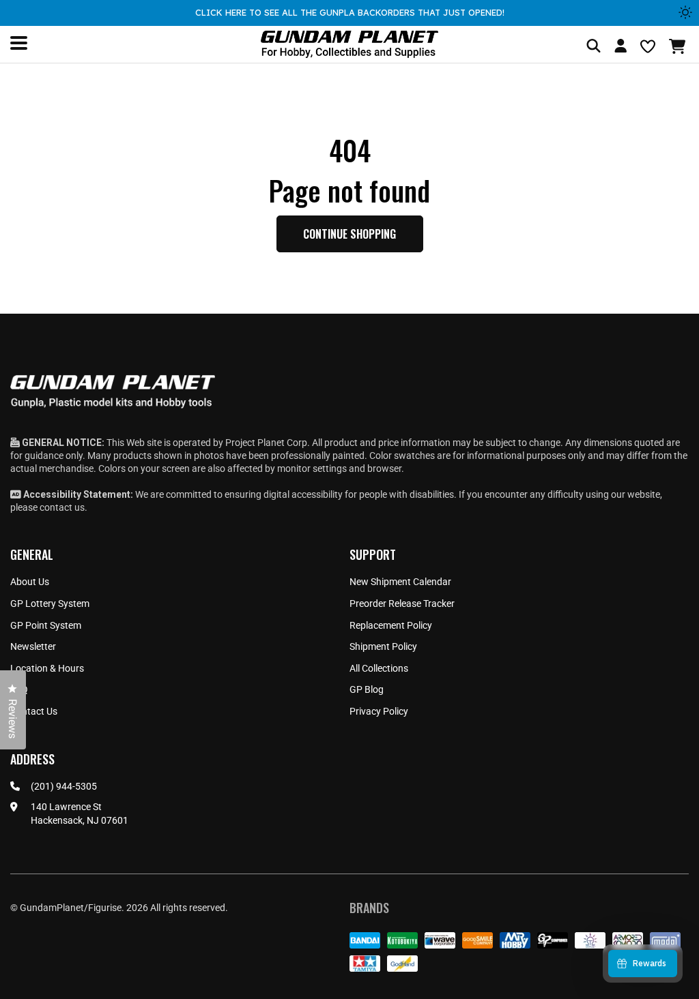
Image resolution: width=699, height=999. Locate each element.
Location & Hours (47, 668)
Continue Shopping (349, 234)
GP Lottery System (49, 603)
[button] (679, 46)
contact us (62, 507)
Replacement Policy (391, 625)
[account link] (620, 48)
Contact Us (33, 711)
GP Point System (45, 625)
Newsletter (33, 646)
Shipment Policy (383, 646)
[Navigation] (18, 43)
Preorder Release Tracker (402, 603)
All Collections (379, 668)
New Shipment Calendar (400, 581)
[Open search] (593, 47)
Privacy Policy (379, 711)
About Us (29, 581)
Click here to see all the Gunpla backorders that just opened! (349, 12)
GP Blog (367, 689)
